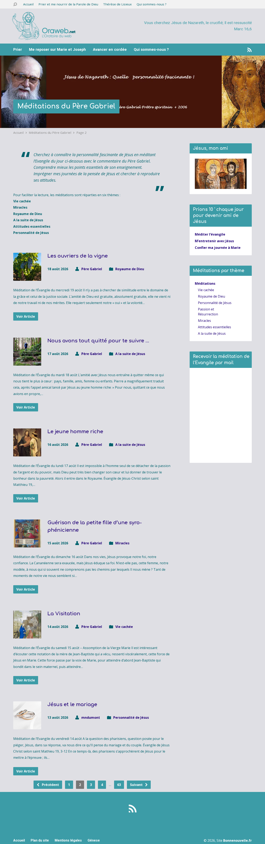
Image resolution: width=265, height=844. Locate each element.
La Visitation (63, 614)
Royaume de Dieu (129, 269)
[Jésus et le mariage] (27, 726)
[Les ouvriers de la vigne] (27, 277)
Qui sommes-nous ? (151, 4)
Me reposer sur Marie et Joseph (57, 49)
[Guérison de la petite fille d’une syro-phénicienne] (27, 544)
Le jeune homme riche (75, 431)
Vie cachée (124, 626)
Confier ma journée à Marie (218, 247)
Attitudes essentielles (214, 327)
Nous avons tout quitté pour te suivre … (98, 341)
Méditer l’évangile (210, 234)
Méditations (205, 283)
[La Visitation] (27, 635)
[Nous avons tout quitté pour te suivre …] (27, 362)
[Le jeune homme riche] (27, 453)
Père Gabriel (91, 269)
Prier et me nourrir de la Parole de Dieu (68, 4)
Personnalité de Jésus (131, 717)
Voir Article (25, 316)
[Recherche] (15, 4)
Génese (94, 840)
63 (119, 784)
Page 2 (81, 132)
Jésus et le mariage (72, 704)
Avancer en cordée (110, 49)
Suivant (136, 784)
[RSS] (249, 49)
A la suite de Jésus (130, 353)
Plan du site (40, 840)
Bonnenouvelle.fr (237, 840)
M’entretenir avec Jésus (214, 241)
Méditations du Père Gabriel (66, 106)
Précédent (50, 784)
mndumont (90, 717)
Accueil (28, 4)
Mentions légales (68, 840)
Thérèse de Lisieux (117, 4)
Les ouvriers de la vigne (77, 256)
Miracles (122, 543)
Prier (17, 49)
